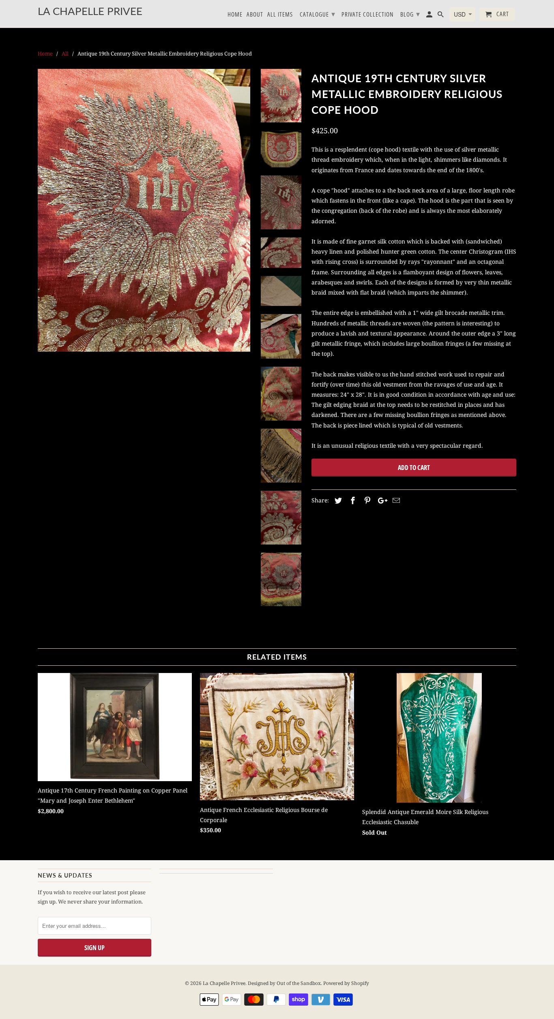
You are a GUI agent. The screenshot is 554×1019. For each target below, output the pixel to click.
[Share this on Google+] (380, 500)
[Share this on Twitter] (337, 500)
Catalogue (317, 14)
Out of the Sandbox (299, 983)
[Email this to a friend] (395, 500)
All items (280, 14)
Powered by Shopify (346, 983)
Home (235, 14)
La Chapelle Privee (224, 983)
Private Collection (367, 14)
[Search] (441, 16)
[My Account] (430, 16)
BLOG (410, 14)
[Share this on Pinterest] (366, 500)
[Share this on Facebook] (351, 500)
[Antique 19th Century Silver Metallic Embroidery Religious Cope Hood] (144, 210)
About (255, 14)
